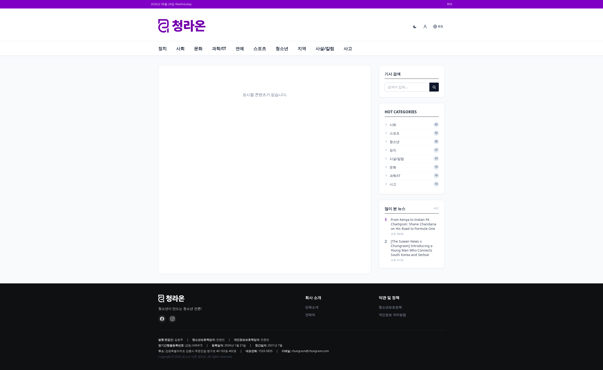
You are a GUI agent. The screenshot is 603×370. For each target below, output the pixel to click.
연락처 (310, 314)
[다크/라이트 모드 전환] (415, 26)
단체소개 (311, 307)
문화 (198, 48)
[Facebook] (162, 319)
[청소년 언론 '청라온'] (181, 26)
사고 (348, 48)
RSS (449, 4)
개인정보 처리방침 (392, 314)
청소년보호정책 (390, 307)
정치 (162, 48)
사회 (180, 48)
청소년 (282, 48)
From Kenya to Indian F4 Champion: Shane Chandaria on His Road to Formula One (413, 224)
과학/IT (219, 48)
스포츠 (259, 48)
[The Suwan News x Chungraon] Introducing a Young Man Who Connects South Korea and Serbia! (411, 248)
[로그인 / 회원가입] (425, 26)
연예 (240, 48)
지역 (302, 48)
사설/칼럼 (325, 48)
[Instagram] (172, 319)
